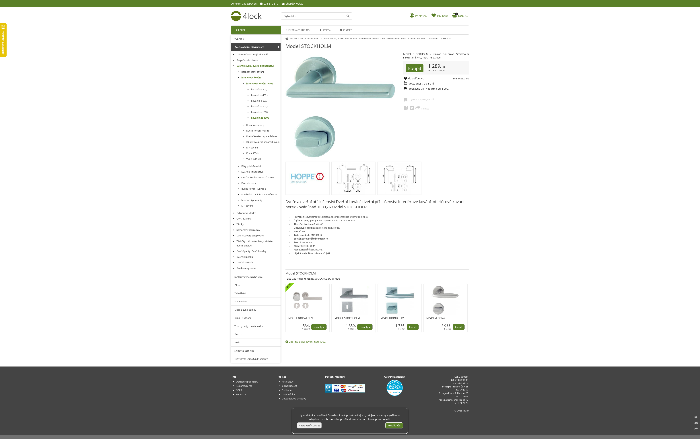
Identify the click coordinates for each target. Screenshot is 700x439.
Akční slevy (287, 381)
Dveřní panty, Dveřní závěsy (251, 251)
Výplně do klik (253, 158)
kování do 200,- (259, 89)
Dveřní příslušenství (252, 171)
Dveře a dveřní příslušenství (305, 38)
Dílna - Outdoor (242, 318)
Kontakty (241, 394)
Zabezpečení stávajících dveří (252, 54)
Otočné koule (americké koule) (257, 177)
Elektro (238, 334)
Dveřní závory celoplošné (250, 235)
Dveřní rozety (248, 183)
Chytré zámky (243, 218)
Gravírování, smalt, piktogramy (251, 358)
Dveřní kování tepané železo (261, 136)
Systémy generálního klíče (248, 277)
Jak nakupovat (289, 385)
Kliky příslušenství (251, 166)
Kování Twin (252, 153)
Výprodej (239, 38)
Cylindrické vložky (246, 213)
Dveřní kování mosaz (257, 130)
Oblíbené (286, 390)
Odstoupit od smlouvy (294, 398)
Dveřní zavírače (244, 262)
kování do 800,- (259, 106)
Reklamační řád (244, 385)
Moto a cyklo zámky (245, 309)
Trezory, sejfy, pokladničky (248, 326)
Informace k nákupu (299, 30)
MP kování (252, 147)
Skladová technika (244, 350)
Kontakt (347, 30)
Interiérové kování (369, 38)
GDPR (239, 390)
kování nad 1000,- (418, 38)
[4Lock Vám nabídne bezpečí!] (286, 38)
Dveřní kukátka (244, 256)
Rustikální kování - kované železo (259, 194)
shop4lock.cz (294, 3)
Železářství (240, 293)
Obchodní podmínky (247, 381)
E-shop (242, 30)
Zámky (240, 224)
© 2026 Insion (461, 410)
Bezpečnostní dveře (247, 60)
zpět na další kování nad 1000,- (307, 341)
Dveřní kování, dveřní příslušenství (340, 38)
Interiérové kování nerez (394, 38)
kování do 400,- (259, 95)
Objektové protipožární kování (262, 142)
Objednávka (288, 394)
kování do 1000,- (260, 112)
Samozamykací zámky (248, 230)
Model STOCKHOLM (440, 38)
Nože (237, 342)
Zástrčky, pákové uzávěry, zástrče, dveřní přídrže (254, 243)
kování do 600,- (259, 100)
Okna (237, 285)
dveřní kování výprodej (253, 188)
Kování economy (255, 125)
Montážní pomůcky (251, 200)
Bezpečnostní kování (252, 71)
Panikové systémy (246, 268)
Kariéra (326, 30)
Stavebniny (240, 301)
